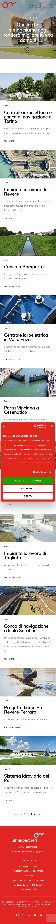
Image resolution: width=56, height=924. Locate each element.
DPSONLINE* (32, 906)
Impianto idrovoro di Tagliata (25, 555)
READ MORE (9, 141)
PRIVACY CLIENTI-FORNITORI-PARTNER (22, 904)
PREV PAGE (18, 814)
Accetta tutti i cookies (28, 481)
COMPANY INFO (26, 902)
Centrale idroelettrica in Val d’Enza (26, 337)
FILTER (34, 5)
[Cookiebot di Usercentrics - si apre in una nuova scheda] (34, 426)
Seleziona (26, 488)
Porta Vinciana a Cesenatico (21, 410)
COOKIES (46, 904)
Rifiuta (28, 496)
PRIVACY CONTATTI (43, 902)
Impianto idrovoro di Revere (25, 192)
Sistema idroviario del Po (26, 778)
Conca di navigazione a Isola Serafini (26, 628)
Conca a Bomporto (24, 266)
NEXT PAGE (38, 814)
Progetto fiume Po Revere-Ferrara (23, 710)
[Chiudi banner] (52, 426)
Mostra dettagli (40, 472)
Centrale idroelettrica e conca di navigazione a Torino (28, 117)
